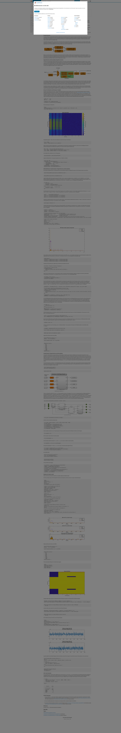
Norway (62, 18)
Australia (75, 17)
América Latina (36, 17)
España (49, 21)
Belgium (49, 17)
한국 (75, 26)
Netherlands (63, 17)
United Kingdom (63, 29)
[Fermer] (86, 2)
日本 (75, 25)
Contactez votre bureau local (60, 32)
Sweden (62, 22)
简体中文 (76, 22)
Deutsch (63, 25)
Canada (35, 18)
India (75, 18)
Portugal (62, 21)
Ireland (49, 25)
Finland (49, 22)
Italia (48, 26)
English (63, 26)
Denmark (49, 18)
